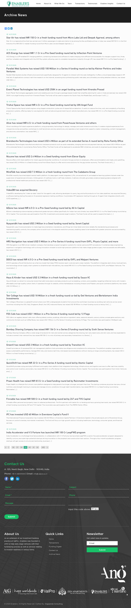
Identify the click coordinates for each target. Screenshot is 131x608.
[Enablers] (17, 3)
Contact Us (53, 550)
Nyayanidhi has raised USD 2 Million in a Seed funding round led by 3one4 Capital (47, 224)
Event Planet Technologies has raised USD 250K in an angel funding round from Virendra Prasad (55, 90)
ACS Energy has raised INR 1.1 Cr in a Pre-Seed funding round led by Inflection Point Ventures (54, 53)
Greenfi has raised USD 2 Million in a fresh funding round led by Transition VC (45, 345)
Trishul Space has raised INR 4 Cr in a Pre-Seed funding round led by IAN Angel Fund (49, 105)
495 (43, 447)
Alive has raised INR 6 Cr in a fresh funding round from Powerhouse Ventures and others (51, 123)
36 (13, 447)
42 (37, 447)
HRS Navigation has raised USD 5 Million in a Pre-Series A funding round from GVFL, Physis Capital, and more (62, 242)
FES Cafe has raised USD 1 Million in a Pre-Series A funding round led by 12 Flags (48, 314)
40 (30, 447)
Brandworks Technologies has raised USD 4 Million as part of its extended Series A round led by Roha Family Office (64, 141)
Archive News (54, 554)
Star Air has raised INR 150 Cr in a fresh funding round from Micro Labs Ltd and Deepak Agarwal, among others (63, 38)
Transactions (54, 543)
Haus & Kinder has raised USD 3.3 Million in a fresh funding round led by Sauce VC (48, 278)
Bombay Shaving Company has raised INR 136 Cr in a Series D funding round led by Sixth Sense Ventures (59, 329)
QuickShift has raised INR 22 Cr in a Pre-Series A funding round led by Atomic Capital (49, 363)
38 (21, 447)
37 (17, 447)
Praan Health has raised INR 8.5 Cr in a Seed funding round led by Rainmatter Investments (52, 381)
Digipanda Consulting (54, 604)
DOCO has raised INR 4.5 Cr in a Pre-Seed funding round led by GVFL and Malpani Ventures (52, 260)
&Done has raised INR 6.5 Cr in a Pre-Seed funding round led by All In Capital (45, 208)
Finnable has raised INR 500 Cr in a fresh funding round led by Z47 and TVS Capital (48, 399)
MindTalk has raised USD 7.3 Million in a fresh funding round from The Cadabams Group (50, 172)
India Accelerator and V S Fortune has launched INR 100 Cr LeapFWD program (45, 432)
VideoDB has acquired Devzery (21, 190)
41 (33, 447)
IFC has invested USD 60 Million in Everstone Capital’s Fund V (37, 414)
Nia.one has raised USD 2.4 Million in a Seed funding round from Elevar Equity (45, 157)
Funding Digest (55, 546)
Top (126, 603)
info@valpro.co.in (40, 474)
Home (51, 539)
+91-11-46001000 (19, 474)
